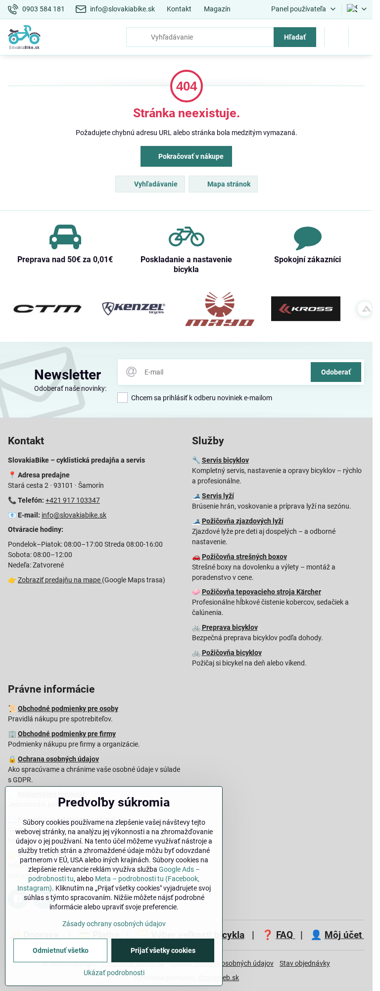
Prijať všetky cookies (163, 950)
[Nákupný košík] (336, 37)
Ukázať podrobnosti (114, 973)
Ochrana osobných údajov (58, 759)
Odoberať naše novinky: (70, 388)
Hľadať (295, 37)
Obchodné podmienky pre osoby (68, 708)
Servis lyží (218, 496)
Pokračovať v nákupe (190, 156)
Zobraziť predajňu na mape (60, 580)
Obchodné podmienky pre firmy (67, 734)
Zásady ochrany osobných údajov (114, 924)
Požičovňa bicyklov (232, 653)
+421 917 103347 (73, 500)
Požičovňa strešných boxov (244, 557)
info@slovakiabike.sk (74, 515)
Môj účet (344, 935)
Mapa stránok (228, 184)
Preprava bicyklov (230, 627)
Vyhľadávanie (155, 184)
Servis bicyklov (225, 460)
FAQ (285, 935)
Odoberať (336, 372)
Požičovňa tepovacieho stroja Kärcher (261, 592)
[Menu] (361, 37)
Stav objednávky (305, 963)
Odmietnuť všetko (61, 950)
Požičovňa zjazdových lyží (243, 521)
